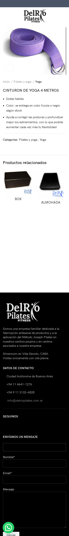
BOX (18, 199)
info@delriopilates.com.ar (25, 401)
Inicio (6, 82)
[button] (8, 527)
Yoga (38, 82)
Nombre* (9, 457)
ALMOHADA (50, 202)
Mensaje (8, 489)
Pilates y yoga (23, 82)
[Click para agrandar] (9, 68)
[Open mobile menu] (4, 16)
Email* (7, 473)
